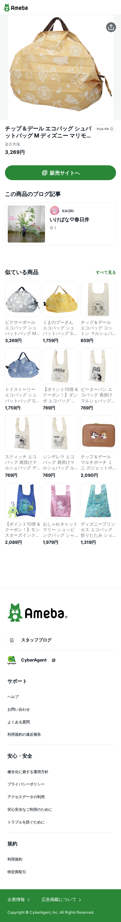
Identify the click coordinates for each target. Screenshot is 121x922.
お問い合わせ (18, 709)
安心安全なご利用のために (29, 809)
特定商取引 (16, 871)
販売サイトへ (65, 173)
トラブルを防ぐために (26, 822)
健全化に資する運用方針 (27, 771)
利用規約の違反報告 (24, 734)
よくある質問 (18, 722)
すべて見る (106, 272)
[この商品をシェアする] (111, 27)
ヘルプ (13, 696)
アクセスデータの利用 (26, 796)
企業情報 (16, 899)
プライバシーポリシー (26, 784)
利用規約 (14, 859)
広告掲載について (59, 899)
